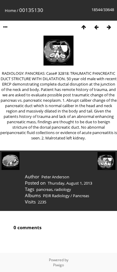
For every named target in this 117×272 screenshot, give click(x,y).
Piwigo (58, 265)
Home (10, 10)
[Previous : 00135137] (96, 27)
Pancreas (81, 195)
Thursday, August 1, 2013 (70, 183)
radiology (62, 189)
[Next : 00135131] (109, 27)
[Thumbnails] (83, 27)
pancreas (44, 189)
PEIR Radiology (56, 195)
